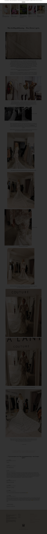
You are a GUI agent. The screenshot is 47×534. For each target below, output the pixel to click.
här (41, 0)
